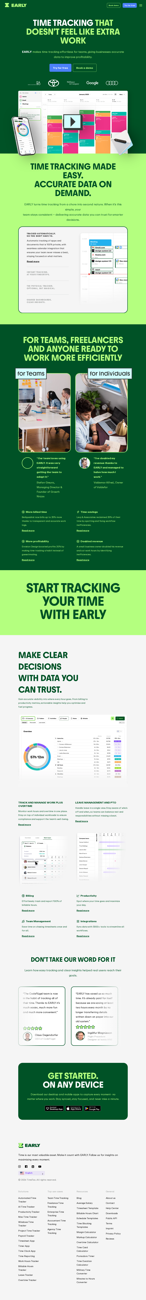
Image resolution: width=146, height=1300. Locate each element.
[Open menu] (140, 5)
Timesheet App (26, 1240)
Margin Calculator (86, 1232)
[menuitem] (29, 1200)
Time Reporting (26, 1256)
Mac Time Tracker (27, 1216)
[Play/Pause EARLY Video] (73, 122)
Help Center (112, 1208)
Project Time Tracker (29, 1230)
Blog (79, 1198)
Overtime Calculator (87, 1242)
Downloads (112, 1213)
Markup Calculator (87, 1237)
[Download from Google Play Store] (92, 1108)
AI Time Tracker (26, 1206)
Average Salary (85, 1203)
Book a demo (84, 67)
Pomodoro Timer (85, 1256)
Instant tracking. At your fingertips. (38, 273)
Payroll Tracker (26, 1235)
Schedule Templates (87, 1218)
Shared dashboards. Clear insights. (39, 301)
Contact (110, 1203)
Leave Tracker (25, 1274)
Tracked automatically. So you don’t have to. (41, 234)
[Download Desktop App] (54, 1108)
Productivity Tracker (28, 1211)
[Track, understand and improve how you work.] (15, 5)
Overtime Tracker (27, 1280)
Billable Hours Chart (87, 1213)
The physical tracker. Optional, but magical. (41, 287)
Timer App (24, 1245)
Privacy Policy (113, 1233)
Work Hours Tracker (28, 1261)
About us (110, 1198)
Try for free (129, 5)
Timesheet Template (87, 1208)
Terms (109, 1223)
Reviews (110, 1238)
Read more (33, 261)
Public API (111, 1218)
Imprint (109, 1228)
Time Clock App (27, 1250)
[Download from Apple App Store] (74, 1108)
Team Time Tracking (57, 1198)
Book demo (114, 5)
